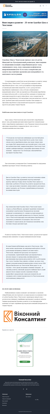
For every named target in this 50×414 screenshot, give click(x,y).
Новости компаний (6, 398)
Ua (35, 399)
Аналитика (4, 403)
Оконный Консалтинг (25, 380)
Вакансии (4, 405)
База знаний (5, 401)
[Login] (39, 5)
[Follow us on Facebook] (23, 389)
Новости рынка (5, 396)
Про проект (28, 396)
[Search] (42, 5)
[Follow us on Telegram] (26, 389)
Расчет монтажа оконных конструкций (24, 1)
